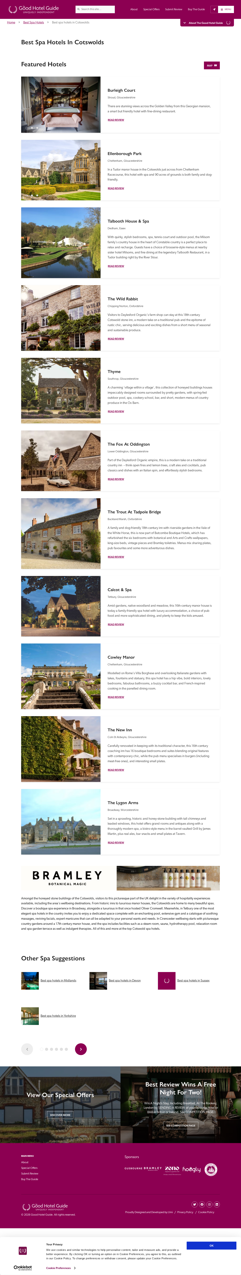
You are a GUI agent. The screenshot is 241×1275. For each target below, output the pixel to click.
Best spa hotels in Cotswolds (70, 22)
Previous (27, 102)
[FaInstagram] (209, 1204)
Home (11, 22)
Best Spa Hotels (33, 22)
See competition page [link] (180, 1125)
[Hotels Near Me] (214, 9)
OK (212, 1245)
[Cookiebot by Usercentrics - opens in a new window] (22, 1268)
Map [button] (209, 65)
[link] (78, 9)
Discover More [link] (60, 1114)
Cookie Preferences (58, 1268)
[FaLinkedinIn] (217, 1204)
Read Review (116, 119)
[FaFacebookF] (202, 1204)
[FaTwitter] (195, 1204)
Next (95, 102)
